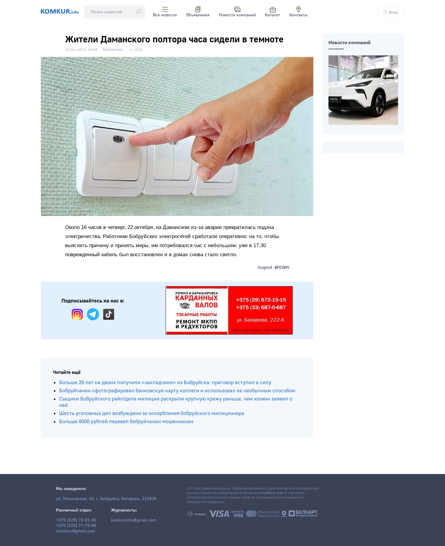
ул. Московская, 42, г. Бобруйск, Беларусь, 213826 (106, 499)
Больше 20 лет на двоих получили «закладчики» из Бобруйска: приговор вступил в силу (165, 382)
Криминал (113, 49)
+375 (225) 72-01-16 (76, 520)
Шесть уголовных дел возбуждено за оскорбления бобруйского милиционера (151, 413)
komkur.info (273, 493)
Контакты (298, 15)
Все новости (165, 15)
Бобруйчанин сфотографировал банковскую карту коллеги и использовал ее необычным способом (177, 390)
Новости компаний (237, 15)
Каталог (272, 15)
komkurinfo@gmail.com (134, 520)
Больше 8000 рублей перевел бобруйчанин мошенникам (126, 421)
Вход (393, 12)
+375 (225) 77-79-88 (76, 525)
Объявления (198, 15)
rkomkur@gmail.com (75, 531)
